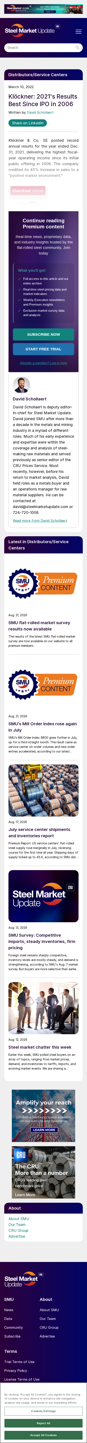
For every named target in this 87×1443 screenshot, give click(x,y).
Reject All (43, 1423)
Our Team (17, 1224)
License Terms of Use (21, 1379)
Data (8, 1319)
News (8, 1310)
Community (13, 1327)
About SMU (18, 1219)
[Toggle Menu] (78, 31)
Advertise (16, 1236)
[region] (43, 1413)
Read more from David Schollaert (40, 520)
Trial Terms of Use (19, 1362)
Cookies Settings (43, 1411)
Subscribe (12, 1336)
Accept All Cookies (43, 1435)
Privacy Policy (15, 1370)
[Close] (82, 1388)
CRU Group (18, 1230)
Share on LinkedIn (28, 123)
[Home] (39, 30)
